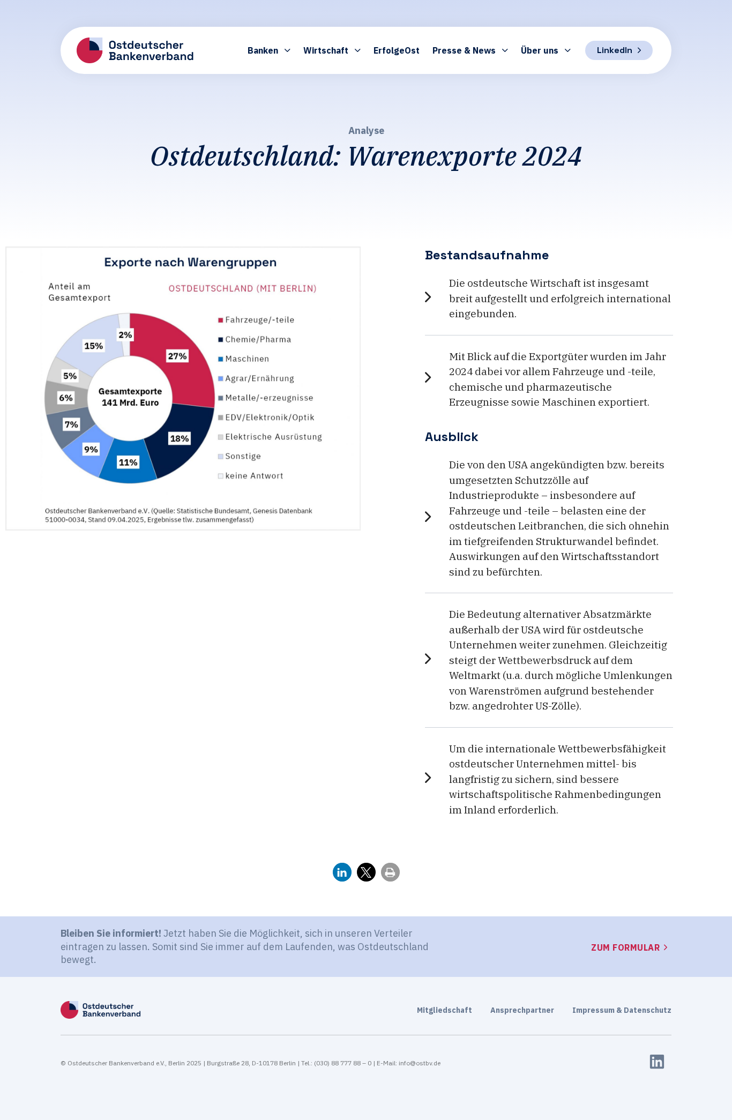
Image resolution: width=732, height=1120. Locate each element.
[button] (342, 872)
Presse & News (464, 50)
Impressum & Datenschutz (621, 1010)
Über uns (539, 50)
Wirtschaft (325, 50)
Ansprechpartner (522, 1010)
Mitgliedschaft (444, 1010)
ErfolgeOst (397, 50)
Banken (263, 50)
